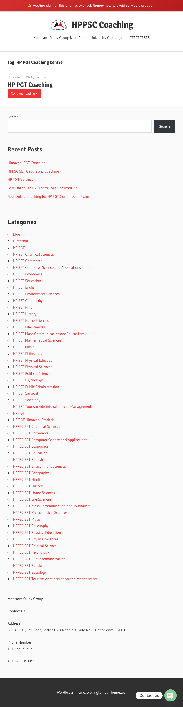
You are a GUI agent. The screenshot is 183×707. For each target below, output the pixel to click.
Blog (16, 234)
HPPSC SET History (28, 486)
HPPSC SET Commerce (30, 433)
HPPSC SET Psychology (31, 552)
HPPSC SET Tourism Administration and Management (55, 578)
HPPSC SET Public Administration (39, 558)
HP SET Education (27, 280)
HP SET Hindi (23, 307)
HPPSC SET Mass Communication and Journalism (52, 505)
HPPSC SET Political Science (34, 545)
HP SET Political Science (31, 373)
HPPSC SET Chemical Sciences (36, 426)
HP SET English (25, 287)
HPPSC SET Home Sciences (34, 492)
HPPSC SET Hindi (26, 479)
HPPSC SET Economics (30, 446)
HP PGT (19, 247)
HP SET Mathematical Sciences (37, 340)
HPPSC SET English (28, 459)
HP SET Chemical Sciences (33, 254)
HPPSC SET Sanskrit (29, 565)
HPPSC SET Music (26, 519)
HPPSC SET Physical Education (37, 532)
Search (13, 116)
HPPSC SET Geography (31, 472)
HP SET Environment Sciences (36, 293)
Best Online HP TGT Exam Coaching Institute (42, 187)
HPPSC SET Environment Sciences (39, 466)
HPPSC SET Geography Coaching (33, 171)
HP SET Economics (27, 274)
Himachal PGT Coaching (27, 162)
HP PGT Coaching (30, 84)
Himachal (20, 240)
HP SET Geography (28, 300)
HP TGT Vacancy (20, 179)
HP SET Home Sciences (31, 320)
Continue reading (23, 93)
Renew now (102, 5)
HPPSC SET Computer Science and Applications (50, 439)
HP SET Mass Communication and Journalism (48, 333)
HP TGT (19, 413)
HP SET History (25, 313)
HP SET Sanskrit (25, 393)
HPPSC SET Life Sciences (32, 499)
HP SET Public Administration (36, 386)
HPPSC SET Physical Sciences (35, 539)
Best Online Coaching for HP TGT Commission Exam (48, 196)
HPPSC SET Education (30, 452)
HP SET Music (23, 346)
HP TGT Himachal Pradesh (33, 419)
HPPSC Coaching (102, 24)
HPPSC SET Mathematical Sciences (40, 512)
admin (41, 77)
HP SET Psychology (28, 380)
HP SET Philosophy (27, 353)
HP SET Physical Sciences (32, 366)
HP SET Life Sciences (29, 327)
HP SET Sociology (26, 399)
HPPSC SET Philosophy (31, 525)
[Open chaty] (170, 695)
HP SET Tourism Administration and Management (52, 406)
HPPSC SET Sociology (30, 572)
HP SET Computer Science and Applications (47, 267)
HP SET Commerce (27, 260)
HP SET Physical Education (34, 360)
